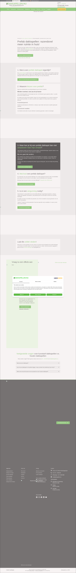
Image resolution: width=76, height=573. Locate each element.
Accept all (54, 294)
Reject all (21, 294)
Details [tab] (55, 281)
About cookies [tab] (38, 281)
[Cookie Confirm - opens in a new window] (58, 278)
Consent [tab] (21, 281)
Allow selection (38, 294)
